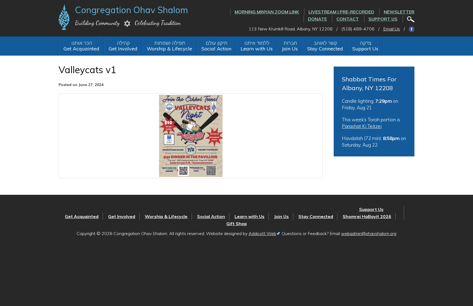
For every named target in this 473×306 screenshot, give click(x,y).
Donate (317, 19)
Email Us (391, 29)
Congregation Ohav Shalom (131, 9)
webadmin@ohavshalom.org (368, 233)
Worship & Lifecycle (169, 48)
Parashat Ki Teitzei (362, 126)
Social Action (216, 48)
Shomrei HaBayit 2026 (367, 216)
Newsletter (399, 12)
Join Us (290, 48)
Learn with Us (257, 48)
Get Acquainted (81, 48)
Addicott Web (262, 233)
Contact (347, 19)
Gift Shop (236, 223)
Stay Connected (325, 48)
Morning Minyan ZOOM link (267, 12)
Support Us (382, 19)
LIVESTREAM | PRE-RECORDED (341, 12)
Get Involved (123, 48)
